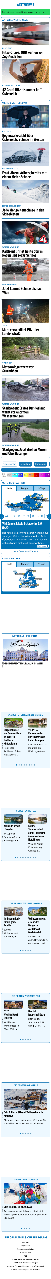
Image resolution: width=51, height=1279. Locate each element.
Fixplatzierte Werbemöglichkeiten (25, 1259)
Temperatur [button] (40, 464)
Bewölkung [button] (25, 464)
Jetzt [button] (7, 516)
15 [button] (14, 516)
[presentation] (2, 516)
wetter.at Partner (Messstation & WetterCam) (25, 1266)
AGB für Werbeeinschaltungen (25, 1263)
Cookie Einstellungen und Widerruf (25, 1270)
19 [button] (33, 516)
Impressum (25, 1246)
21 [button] (42, 516)
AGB (25, 1256)
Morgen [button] (25, 488)
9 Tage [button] (41, 488)
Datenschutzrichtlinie (25, 1249)
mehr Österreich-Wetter (24, 551)
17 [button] (24, 516)
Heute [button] (9, 488)
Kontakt (25, 1242)
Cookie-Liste (25, 1252)
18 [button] (28, 516)
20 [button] (38, 516)
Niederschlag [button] (9, 464)
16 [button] (19, 516)
